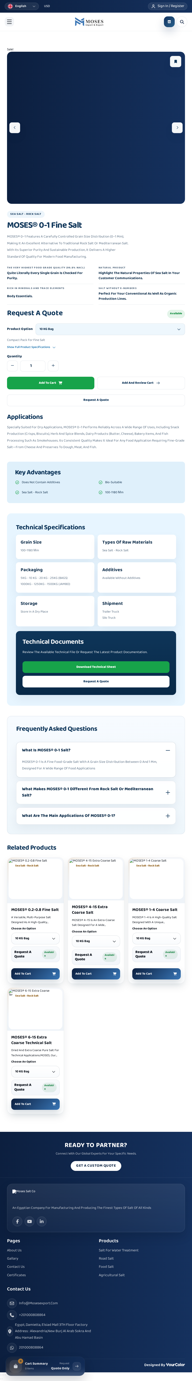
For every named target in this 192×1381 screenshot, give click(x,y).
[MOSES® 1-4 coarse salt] (156, 879)
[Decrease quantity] (12, 366)
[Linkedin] (42, 1221)
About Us (14, 1250)
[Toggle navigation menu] (9, 21)
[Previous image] (14, 127)
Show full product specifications (28, 347)
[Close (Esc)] (5, 1374)
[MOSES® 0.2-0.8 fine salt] (35, 879)
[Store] (169, 21)
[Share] (3, 1374)
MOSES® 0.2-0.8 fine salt (35, 909)
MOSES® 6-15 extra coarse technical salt (31, 1040)
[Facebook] (17, 1221)
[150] (89, 21)
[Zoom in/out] (0, 1374)
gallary (12, 1259)
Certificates (16, 1275)
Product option (20, 329)
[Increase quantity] (53, 366)
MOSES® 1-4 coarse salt (154, 909)
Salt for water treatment (119, 1250)
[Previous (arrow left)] (0, 1378)
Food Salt (106, 1267)
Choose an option (23, 929)
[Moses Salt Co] (30, 1195)
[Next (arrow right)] (2, 1378)
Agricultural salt (112, 1275)
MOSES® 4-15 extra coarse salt (90, 910)
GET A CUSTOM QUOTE (96, 1166)
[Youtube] (29, 1221)
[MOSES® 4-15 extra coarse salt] (96, 879)
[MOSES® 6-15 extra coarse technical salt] (35, 1009)
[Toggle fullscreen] (2, 1374)
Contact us (16, 1267)
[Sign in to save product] (175, 61)
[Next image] (177, 127)
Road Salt (106, 1259)
